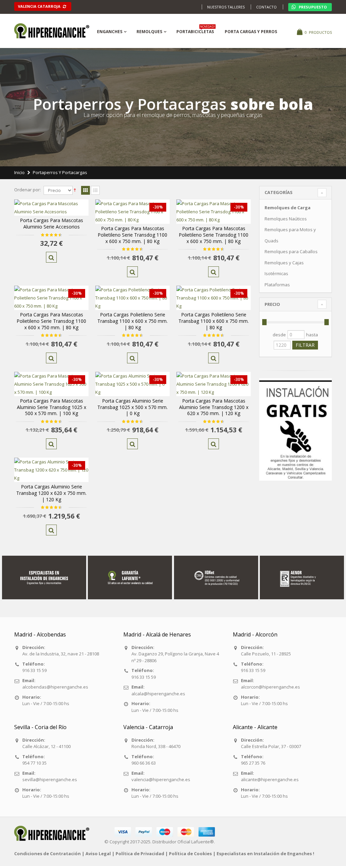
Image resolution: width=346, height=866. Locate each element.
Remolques (149, 31)
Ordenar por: (27, 190)
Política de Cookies (190, 853)
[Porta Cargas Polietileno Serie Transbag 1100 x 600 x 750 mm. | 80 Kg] (132, 298)
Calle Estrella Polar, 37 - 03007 (271, 746)
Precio (272, 304)
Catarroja (39, 6)
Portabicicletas (195, 30)
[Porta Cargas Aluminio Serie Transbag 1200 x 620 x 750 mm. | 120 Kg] (51, 470)
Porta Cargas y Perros (251, 31)
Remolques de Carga (288, 208)
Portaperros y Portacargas (60, 172)
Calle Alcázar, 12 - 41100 (46, 746)
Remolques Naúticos (286, 219)
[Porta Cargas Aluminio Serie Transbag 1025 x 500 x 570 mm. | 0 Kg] (132, 384)
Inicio (19, 172)
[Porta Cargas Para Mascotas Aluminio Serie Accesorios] (51, 207)
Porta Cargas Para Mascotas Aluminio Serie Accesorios (51, 223)
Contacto (266, 6)
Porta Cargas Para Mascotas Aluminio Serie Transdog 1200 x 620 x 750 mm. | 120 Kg (213, 407)
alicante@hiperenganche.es (270, 779)
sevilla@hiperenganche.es (49, 779)
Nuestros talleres (226, 6)
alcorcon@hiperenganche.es (270, 687)
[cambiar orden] (75, 190)
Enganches (109, 31)
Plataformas (277, 285)
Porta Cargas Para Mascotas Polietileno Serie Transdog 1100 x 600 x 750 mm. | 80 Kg (132, 234)
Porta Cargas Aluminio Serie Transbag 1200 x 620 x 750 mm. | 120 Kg (51, 493)
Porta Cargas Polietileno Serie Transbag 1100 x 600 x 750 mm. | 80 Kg (132, 321)
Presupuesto (312, 6)
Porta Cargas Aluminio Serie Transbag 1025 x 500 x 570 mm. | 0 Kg (132, 407)
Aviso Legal (98, 853)
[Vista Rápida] (51, 257)
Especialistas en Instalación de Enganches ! (265, 853)
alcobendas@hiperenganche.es (55, 687)
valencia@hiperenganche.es (160, 779)
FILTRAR (305, 345)
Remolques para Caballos (291, 251)
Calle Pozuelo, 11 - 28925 (266, 654)
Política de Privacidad (140, 853)
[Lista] (95, 191)
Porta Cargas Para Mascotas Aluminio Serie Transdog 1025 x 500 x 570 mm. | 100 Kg (51, 407)
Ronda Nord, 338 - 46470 (155, 746)
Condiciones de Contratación (47, 853)
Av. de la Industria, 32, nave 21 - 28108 (60, 654)
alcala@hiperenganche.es (158, 694)
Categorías (279, 192)
